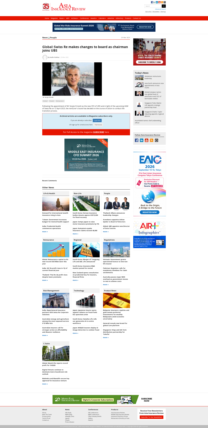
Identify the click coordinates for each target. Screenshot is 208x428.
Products (128, 18)
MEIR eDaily (68, 414)
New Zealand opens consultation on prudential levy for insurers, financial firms (85, 275)
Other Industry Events (94, 416)
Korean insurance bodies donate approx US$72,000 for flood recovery (85, 215)
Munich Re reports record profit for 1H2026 (55, 364)
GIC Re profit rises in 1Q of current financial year (54, 269)
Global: (47, 47)
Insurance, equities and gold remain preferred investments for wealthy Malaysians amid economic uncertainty (116, 314)
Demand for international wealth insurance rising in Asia (55, 214)
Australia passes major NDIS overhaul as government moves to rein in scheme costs (115, 279)
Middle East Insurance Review (120, 414)
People (53, 37)
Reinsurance (60, 101)
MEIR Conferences (93, 414)
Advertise (111, 18)
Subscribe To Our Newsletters (151, 417)
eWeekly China (69, 416)
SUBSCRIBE (98, 132)
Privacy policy (46, 416)
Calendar (102, 18)
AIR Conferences (93, 413)
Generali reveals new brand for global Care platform (115, 324)
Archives (74, 18)
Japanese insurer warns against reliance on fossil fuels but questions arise (85, 312)
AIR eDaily (68, 413)
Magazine (54, 18)
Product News (110, 290)
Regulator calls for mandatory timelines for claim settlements (115, 270)
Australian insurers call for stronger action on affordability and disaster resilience (54, 330)
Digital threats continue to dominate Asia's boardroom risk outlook (54, 372)
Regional (77, 240)
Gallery (90, 418)
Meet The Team (47, 414)
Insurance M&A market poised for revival (84, 267)
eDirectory (119, 18)
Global (45, 101)
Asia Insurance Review (118, 413)
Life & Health (49, 193)
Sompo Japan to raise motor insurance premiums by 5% (86, 223)
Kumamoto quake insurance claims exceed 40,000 (85, 229)
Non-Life (77, 193)
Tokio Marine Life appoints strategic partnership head (153, 105)
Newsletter (156, 12)
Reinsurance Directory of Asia (120, 418)
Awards (93, 18)
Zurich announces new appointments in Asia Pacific (154, 85)
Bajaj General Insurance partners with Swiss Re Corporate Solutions (55, 312)
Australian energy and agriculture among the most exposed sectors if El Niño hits (55, 321)
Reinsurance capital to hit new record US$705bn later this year (55, 261)
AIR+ (68, 18)
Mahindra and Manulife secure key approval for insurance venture (55, 379)
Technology (79, 290)
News (61, 18)
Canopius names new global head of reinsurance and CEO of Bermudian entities (153, 95)
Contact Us (137, 18)
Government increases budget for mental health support (55, 221)
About (44, 413)
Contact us (45, 420)
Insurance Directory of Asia (119, 416)
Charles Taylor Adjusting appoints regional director (154, 114)
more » (45, 232)
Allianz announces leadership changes (114, 214)
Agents (67, 418)
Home (47, 18)
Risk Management (51, 290)
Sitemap (163, 12)
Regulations (109, 240)
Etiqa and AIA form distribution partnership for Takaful (115, 332)
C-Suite (46, 343)
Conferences (84, 18)
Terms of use (46, 418)
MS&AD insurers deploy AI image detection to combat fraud (86, 329)
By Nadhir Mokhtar (53, 57)
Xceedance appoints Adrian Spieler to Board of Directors (114, 221)
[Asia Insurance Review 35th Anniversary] (64, 7)
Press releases (69, 422)
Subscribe (148, 12)
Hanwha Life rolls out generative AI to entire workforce (85, 321)
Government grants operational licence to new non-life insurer (115, 261)
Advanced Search (160, 9)
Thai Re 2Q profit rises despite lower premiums (54, 276)
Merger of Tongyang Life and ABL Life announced (86, 260)
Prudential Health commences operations (51, 227)
